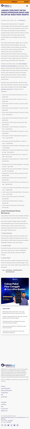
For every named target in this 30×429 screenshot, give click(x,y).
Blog (2, 406)
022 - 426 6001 (7, 422)
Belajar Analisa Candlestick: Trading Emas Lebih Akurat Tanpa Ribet (14, 327)
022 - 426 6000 (9, 420)
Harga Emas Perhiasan (17, 270)
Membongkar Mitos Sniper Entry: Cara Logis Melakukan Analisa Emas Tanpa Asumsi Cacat (14, 312)
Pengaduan (4, 402)
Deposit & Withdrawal (6, 390)
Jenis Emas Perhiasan (10, 271)
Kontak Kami (4, 397)
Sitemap (3, 386)
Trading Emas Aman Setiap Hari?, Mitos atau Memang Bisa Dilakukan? (13, 331)
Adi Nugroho (22, 20)
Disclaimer (3, 404)
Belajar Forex (4, 410)
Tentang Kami (4, 392)
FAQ (2, 394)
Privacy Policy (4, 408)
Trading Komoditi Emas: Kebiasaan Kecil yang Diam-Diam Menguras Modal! (14, 322)
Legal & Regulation (5, 388)
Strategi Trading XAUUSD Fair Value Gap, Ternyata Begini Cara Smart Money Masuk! (15, 317)
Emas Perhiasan (9, 270)
